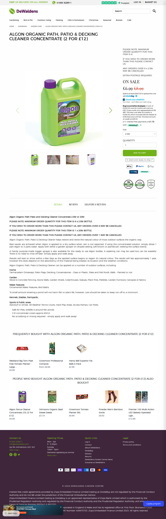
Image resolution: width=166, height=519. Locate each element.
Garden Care (36, 26)
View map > (14, 450)
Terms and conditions (132, 445)
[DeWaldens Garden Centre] (23, 11)
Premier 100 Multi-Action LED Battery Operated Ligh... (141, 412)
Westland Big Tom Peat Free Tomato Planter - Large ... (21, 364)
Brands (119, 20)
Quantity (129, 140)
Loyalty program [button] (154, 503)
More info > (52, 455)
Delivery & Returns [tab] (95, 205)
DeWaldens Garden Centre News (99, 459)
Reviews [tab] (73, 205)
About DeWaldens (92, 448)
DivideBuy (89, 451)
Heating (59, 20)
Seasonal (107, 20)
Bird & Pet (28, 20)
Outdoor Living (44, 20)
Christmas (93, 20)
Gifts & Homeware (76, 20)
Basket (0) (151, 2)
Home (11, 26)
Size (124, 130)
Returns (88, 456)
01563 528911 (64, 3)
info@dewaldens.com (19, 444)
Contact (88, 445)
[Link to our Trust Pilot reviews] (115, 2)
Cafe (129, 20)
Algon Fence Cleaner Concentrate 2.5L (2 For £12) (21, 412)
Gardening (14, 20)
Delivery (88, 454)
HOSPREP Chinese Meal (26, 509)
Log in (137, 2)
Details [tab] (58, 205)
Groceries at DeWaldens (95, 462)
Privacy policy (128, 442)
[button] (110, 110)
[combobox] (131, 11)
